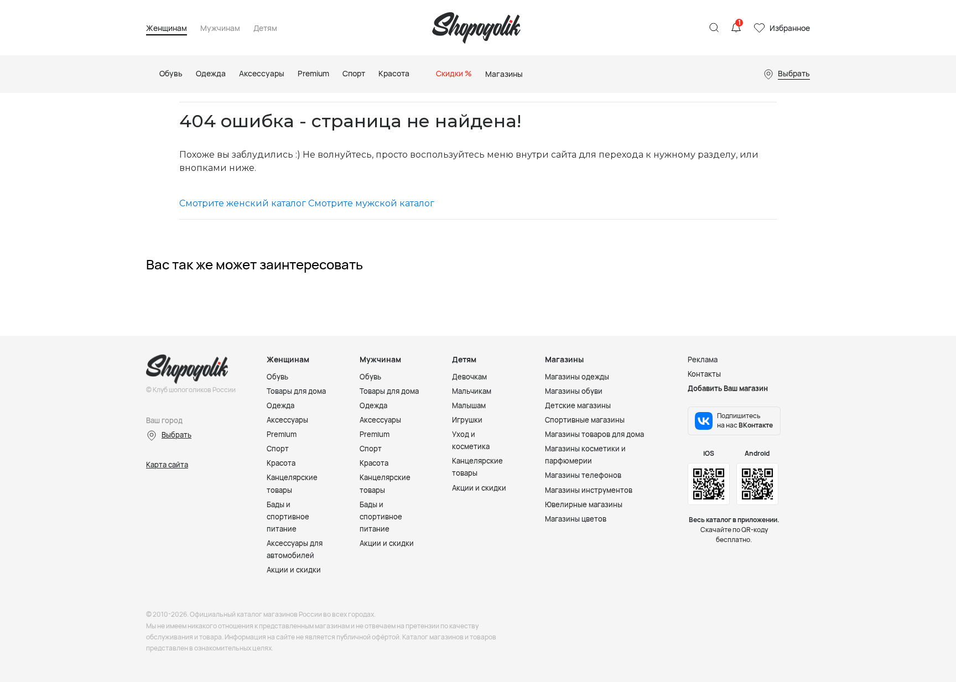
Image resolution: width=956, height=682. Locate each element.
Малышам (469, 405)
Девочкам (469, 377)
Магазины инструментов (588, 490)
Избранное (790, 28)
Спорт (278, 449)
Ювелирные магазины (583, 504)
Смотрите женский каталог (242, 203)
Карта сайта (167, 465)
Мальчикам (471, 391)
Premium (282, 434)
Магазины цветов (575, 519)
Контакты (704, 374)
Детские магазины (578, 405)
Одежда (280, 405)
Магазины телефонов (583, 475)
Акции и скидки (294, 570)
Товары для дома (296, 391)
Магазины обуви (573, 391)
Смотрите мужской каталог (371, 203)
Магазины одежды (577, 377)
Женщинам (166, 28)
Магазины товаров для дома (594, 434)
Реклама (703, 360)
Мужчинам (220, 28)
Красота (281, 463)
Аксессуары (287, 420)
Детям (265, 28)
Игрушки (467, 420)
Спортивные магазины (585, 420)
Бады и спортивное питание (288, 516)
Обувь (277, 377)
